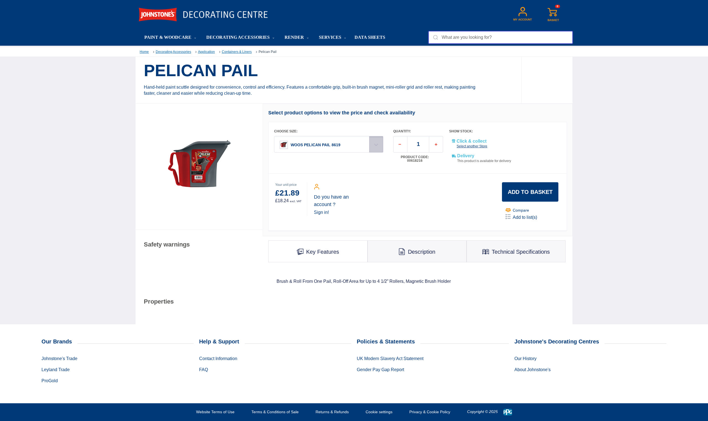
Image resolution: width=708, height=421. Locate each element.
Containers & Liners (237, 52)
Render (295, 37)
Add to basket (530, 192)
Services (330, 37)
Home (144, 52)
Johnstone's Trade (59, 358)
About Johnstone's (532, 369)
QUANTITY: (402, 131)
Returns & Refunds (332, 412)
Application (206, 52)
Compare (521, 210)
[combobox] (500, 37)
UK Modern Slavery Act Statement (390, 358)
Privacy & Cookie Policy (429, 412)
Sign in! (321, 212)
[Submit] (435, 37)
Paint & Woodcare (168, 37)
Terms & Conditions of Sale (275, 412)
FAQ (203, 369)
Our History (525, 358)
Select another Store (472, 146)
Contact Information (218, 358)
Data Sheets (370, 37)
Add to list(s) (525, 217)
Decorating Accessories (238, 37)
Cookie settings (379, 412)
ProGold (49, 380)
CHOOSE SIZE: (286, 131)
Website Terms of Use (215, 412)
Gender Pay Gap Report (380, 369)
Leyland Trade (55, 369)
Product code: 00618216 (415, 159)
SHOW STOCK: (461, 131)
